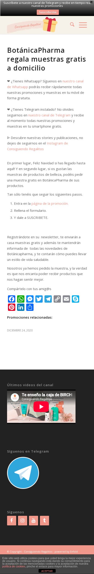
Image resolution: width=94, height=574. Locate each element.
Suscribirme (48, 12)
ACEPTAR (47, 571)
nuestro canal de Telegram (49, 115)
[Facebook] (11, 520)
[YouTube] (33, 520)
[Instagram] (22, 520)
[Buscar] (69, 25)
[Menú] (80, 25)
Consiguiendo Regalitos (38, 551)
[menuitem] (69, 25)
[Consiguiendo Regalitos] (39, 25)
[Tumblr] (44, 520)
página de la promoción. (49, 203)
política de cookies (13, 566)
